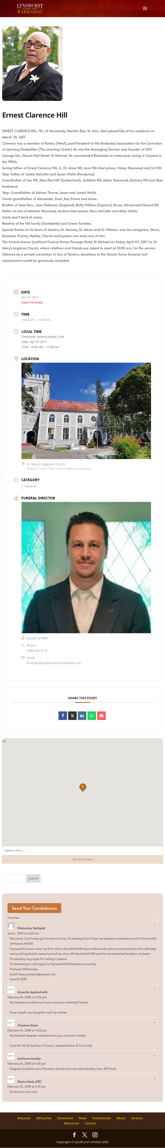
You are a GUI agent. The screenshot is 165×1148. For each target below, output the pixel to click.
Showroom (65, 1118)
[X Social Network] (72, 715)
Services (137, 1118)
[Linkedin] (82, 715)
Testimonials (101, 1118)
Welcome (24, 1118)
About (120, 1118)
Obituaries (44, 1118)
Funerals (30, 486)
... (155, 925)
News (83, 1118)
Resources (71, 1123)
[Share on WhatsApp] (91, 715)
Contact (90, 1123)
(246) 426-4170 (37, 650)
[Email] (101, 715)
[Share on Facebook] (62, 715)
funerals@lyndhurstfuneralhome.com (54, 663)
